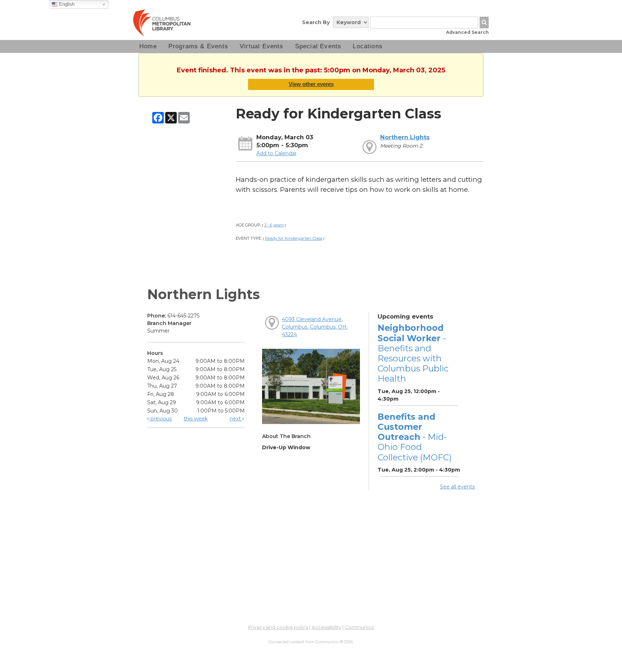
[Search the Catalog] (484, 22)
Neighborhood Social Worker (413, 353)
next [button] (236, 418)
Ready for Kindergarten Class (293, 238)
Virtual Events (262, 46)
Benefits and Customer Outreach (415, 437)
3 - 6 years (274, 224)
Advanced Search (467, 32)
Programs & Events (198, 46)
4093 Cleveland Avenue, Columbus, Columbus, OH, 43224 (315, 327)
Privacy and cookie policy (278, 627)
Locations (368, 46)
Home (148, 46)
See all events (457, 486)
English (66, 4)
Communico (359, 627)
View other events (311, 84)
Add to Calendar (276, 153)
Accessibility (326, 627)
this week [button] (196, 418)
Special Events (318, 46)
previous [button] (160, 418)
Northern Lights (405, 137)
